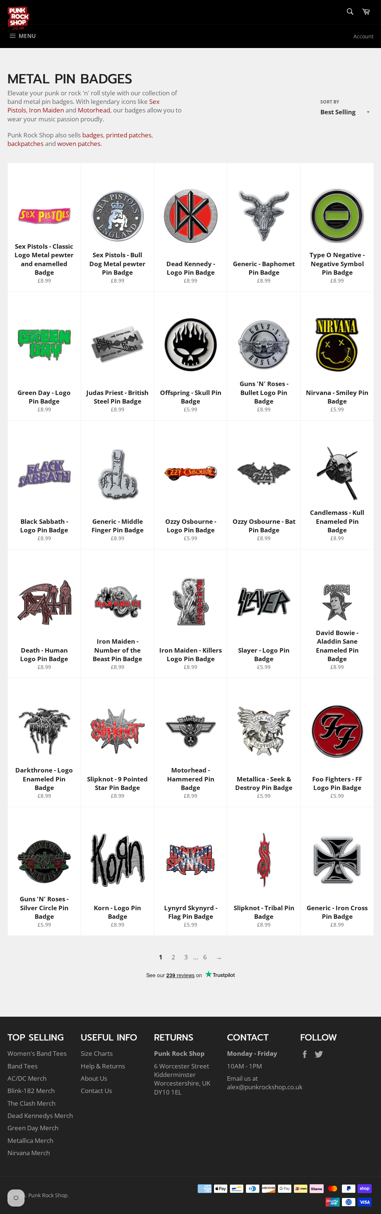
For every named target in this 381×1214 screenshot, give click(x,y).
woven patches (78, 143)
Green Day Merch (32, 1128)
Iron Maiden (46, 110)
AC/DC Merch (27, 1078)
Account (363, 36)
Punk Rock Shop (48, 1195)
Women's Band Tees (37, 1053)
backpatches (25, 143)
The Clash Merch (31, 1103)
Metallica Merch (30, 1140)
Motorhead (94, 110)
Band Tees (22, 1066)
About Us (94, 1078)
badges (92, 135)
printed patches (128, 135)
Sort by (329, 102)
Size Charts (97, 1053)
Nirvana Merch (28, 1152)
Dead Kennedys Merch (40, 1115)
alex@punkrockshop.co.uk (264, 1087)
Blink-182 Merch (31, 1090)
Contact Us (96, 1090)
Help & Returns (103, 1066)
